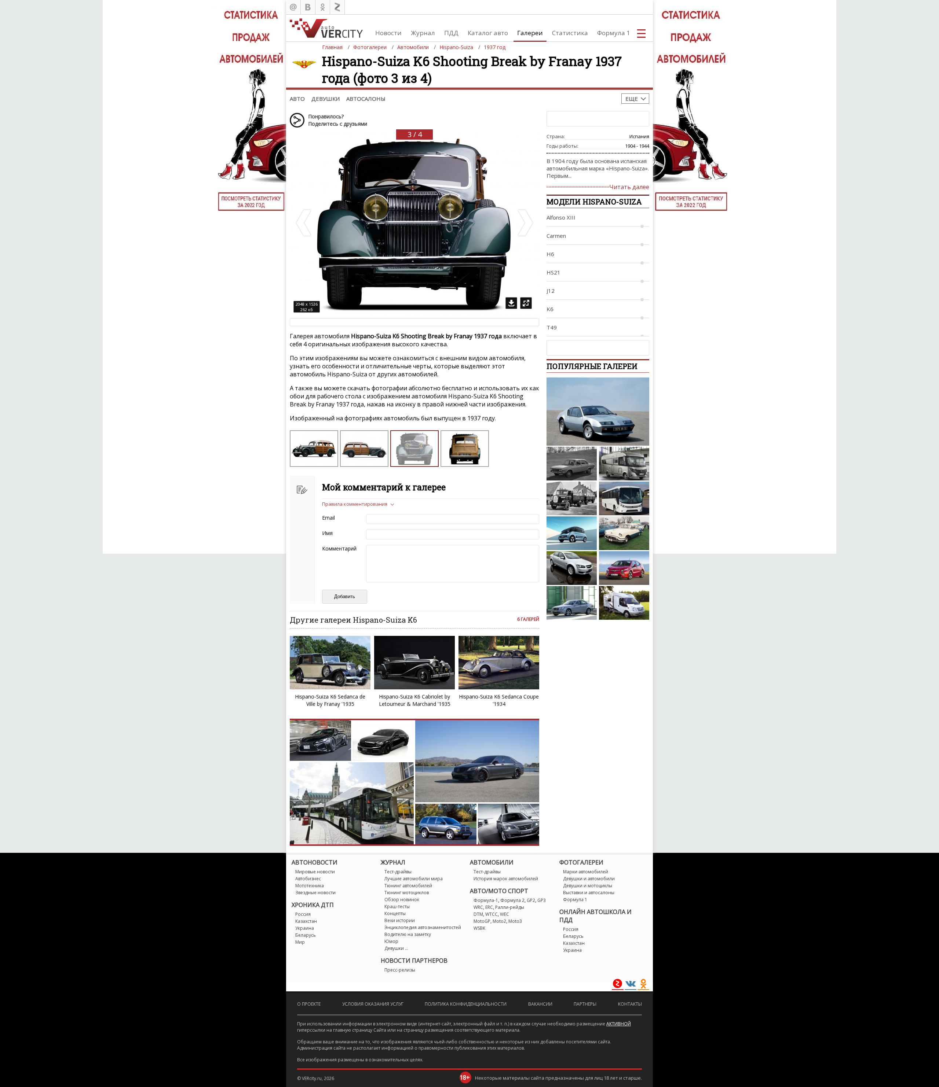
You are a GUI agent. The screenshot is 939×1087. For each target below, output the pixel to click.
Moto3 (515, 921)
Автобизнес (308, 879)
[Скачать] (511, 303)
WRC (478, 907)
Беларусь (305, 935)
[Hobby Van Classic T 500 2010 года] (624, 603)
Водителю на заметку (407, 934)
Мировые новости (315, 872)
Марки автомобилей (585, 872)
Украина (304, 928)
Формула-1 (486, 900)
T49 (552, 327)
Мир (300, 942)
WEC (504, 914)
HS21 (553, 272)
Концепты (395, 913)
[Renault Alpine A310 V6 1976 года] (598, 411)
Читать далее (629, 187)
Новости (388, 33)
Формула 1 (613, 33)
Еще (631, 98)
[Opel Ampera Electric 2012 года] (624, 568)
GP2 (531, 900)
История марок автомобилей (506, 879)
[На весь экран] (526, 303)
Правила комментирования (354, 504)
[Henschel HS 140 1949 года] (572, 498)
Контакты (630, 1004)
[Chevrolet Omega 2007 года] (572, 568)
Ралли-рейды (509, 907)
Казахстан (306, 921)
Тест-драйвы (398, 872)
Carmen (556, 235)
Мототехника (309, 886)
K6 (550, 309)
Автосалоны (366, 98)
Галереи (530, 33)
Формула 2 (512, 900)
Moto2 (499, 921)
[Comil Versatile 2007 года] (624, 498)
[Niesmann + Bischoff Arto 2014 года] (624, 463)
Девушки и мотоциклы (587, 886)
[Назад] (304, 222)
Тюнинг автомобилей (408, 886)
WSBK (479, 928)
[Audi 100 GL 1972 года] (572, 463)
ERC (489, 907)
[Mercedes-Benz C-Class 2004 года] (572, 603)
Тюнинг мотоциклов (406, 892)
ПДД (451, 33)
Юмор (391, 941)
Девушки (325, 98)
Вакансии (540, 1004)
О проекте (309, 1004)
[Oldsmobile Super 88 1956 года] (624, 533)
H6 (550, 254)
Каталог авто (488, 33)
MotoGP (482, 921)
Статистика (570, 33)
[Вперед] (524, 222)
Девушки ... (396, 948)
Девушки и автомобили (589, 879)
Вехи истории (399, 920)
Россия (303, 914)
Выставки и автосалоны (588, 892)
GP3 (541, 900)
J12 (551, 290)
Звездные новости (315, 892)
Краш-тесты (397, 906)
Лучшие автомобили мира (413, 879)
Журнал (423, 33)
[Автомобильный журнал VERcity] (326, 28)
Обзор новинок (401, 899)
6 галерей (528, 619)
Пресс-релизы (399, 970)
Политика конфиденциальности (466, 1004)
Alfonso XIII (561, 217)
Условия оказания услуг (372, 1004)
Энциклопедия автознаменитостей (422, 927)
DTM (478, 914)
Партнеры (585, 1004)
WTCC (491, 914)
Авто (297, 98)
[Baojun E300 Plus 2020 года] (572, 533)
